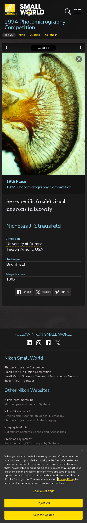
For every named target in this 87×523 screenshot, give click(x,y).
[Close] (82, 450)
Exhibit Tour (12, 381)
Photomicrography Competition (25, 367)
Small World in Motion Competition (27, 372)
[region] (43, 484)
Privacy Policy (66, 479)
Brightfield (15, 264)
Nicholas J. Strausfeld (33, 226)
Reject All (43, 503)
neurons (16, 209)
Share (27, 292)
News (72, 376)
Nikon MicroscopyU (17, 411)
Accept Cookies (43, 515)
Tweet (46, 292)
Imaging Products (15, 427)
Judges (35, 34)
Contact (28, 381)
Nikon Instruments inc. (19, 400)
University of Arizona (24, 243)
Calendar (51, 35)
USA (39, 249)
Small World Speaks (18, 376)
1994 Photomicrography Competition (34, 24)
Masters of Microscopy (50, 376)
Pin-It (64, 292)
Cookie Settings (43, 491)
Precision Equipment (17, 439)
